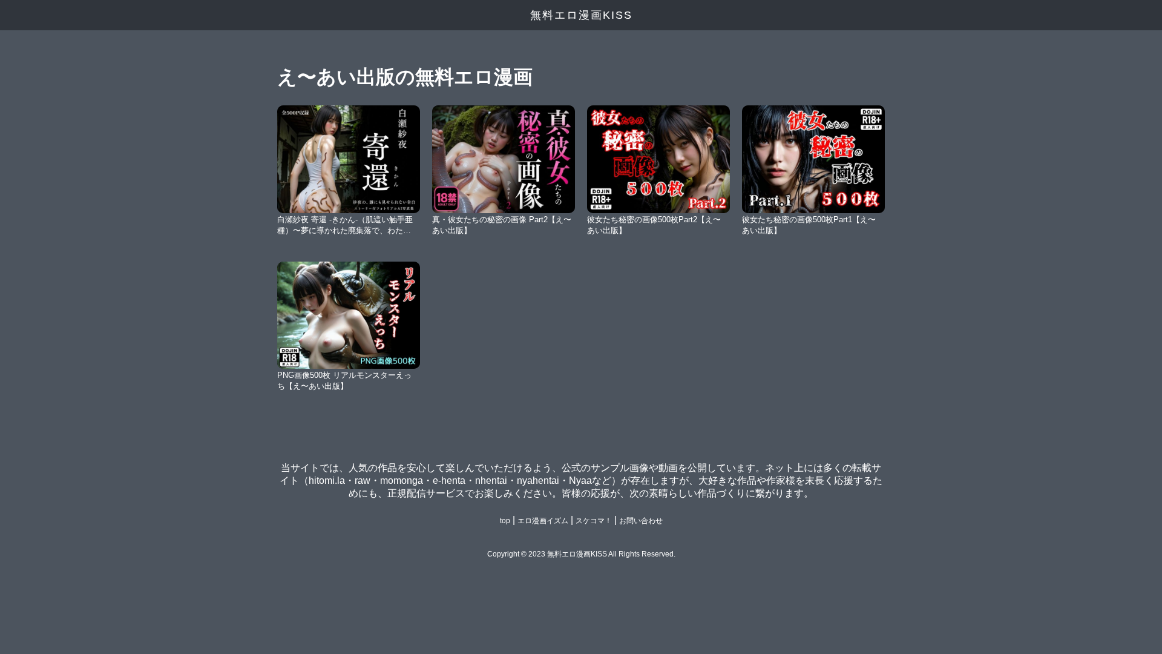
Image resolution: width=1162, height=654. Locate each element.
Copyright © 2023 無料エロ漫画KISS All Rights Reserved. (581, 554)
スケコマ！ (594, 521)
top (505, 521)
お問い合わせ (641, 521)
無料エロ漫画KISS (581, 15)
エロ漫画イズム (542, 521)
